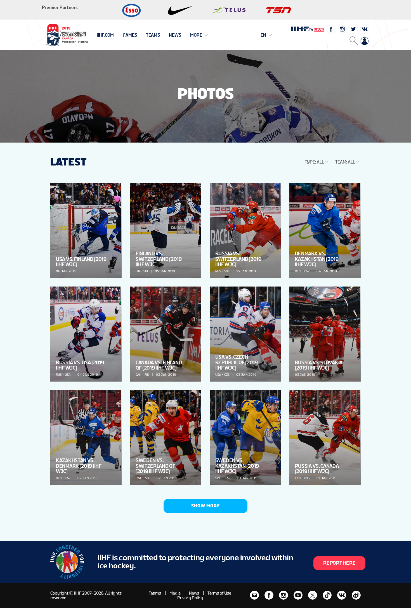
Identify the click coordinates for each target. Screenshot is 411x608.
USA (67, 374)
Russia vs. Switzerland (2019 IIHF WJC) (238, 259)
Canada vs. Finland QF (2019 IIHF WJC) (159, 365)
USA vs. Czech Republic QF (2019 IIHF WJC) (236, 362)
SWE (139, 478)
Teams (153, 35)
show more (205, 505)
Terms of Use (219, 593)
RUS (218, 271)
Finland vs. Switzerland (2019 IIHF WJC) (159, 259)
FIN (138, 271)
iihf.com (105, 35)
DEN (298, 271)
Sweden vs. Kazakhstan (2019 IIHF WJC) (237, 466)
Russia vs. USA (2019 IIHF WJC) (80, 365)
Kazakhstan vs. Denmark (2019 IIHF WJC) (78, 466)
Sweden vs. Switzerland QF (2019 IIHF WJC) (155, 466)
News (175, 35)
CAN (138, 374)
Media (175, 593)
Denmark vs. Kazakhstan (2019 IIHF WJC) (317, 259)
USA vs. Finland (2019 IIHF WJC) (81, 261)
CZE (226, 374)
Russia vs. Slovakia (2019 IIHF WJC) (318, 365)
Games (130, 35)
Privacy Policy (190, 597)
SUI (145, 271)
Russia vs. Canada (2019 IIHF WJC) (317, 468)
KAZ (307, 271)
